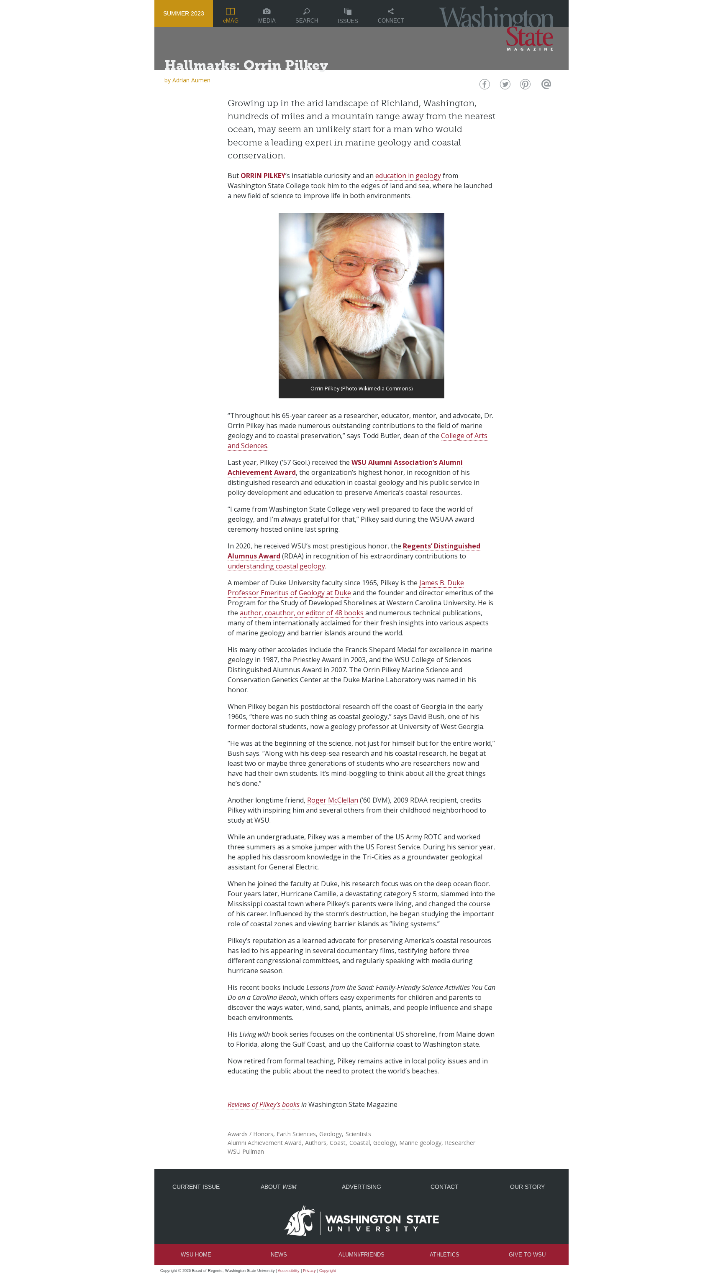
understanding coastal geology (276, 566)
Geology (330, 1134)
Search (306, 21)
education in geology (408, 175)
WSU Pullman (246, 1151)
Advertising (361, 1186)
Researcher (460, 1143)
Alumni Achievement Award (265, 1143)
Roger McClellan (332, 800)
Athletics (444, 1255)
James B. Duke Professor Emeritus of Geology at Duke (346, 587)
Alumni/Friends (361, 1255)
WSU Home (196, 1255)
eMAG (230, 21)
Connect (391, 21)
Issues (348, 21)
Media (267, 21)
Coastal (359, 1143)
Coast (338, 1143)
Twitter (504, 86)
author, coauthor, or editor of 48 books (302, 612)
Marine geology (420, 1143)
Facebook (484, 86)
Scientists (358, 1134)
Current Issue (196, 1186)
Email (545, 86)
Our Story (527, 1186)
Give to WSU (527, 1255)
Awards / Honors (250, 1134)
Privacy (309, 1271)
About (279, 1186)
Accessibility (289, 1271)
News (279, 1255)
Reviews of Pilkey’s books (264, 1104)
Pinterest (524, 86)
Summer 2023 (183, 13)
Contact (445, 1186)
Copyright (327, 1271)
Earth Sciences (296, 1134)
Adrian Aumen (191, 80)
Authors (315, 1143)
